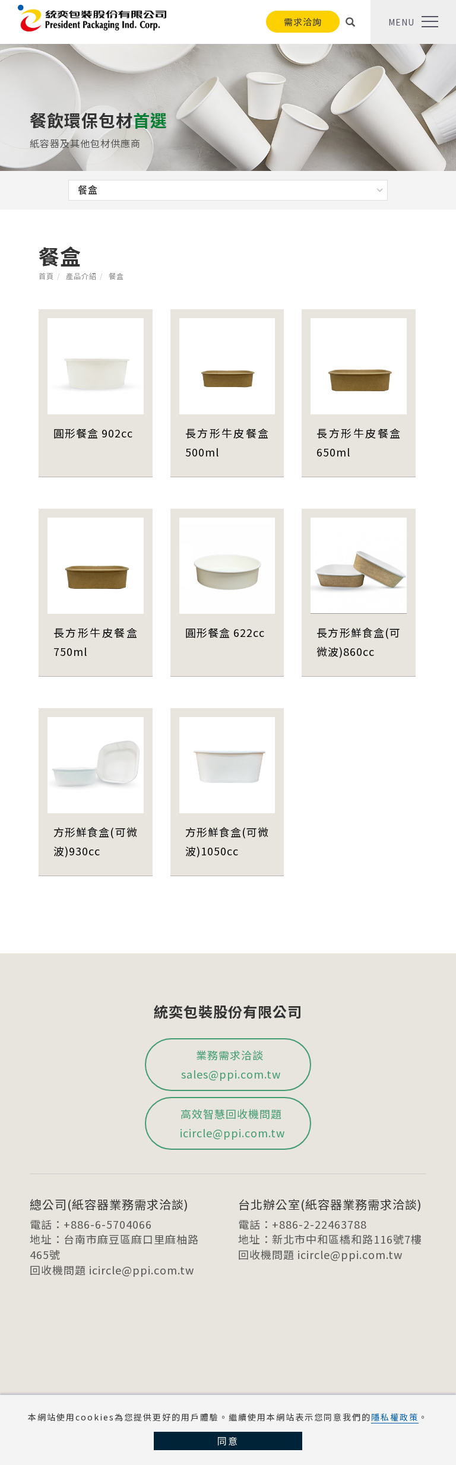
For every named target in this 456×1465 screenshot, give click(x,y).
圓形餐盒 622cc (225, 632)
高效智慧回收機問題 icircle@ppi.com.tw (231, 1123)
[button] (351, 22)
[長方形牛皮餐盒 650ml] (359, 364)
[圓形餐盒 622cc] (227, 564)
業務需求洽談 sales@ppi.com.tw (231, 1064)
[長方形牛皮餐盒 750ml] (96, 564)
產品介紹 (81, 276)
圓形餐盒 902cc (93, 432)
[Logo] (92, 16)
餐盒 (116, 276)
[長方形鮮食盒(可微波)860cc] (359, 564)
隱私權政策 (395, 1417)
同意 (228, 1441)
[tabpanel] (228, 110)
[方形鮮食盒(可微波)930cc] (96, 763)
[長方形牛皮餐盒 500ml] (227, 364)
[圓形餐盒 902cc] (96, 364)
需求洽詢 (303, 21)
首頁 (46, 276)
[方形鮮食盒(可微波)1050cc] (227, 763)
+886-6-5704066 (108, 1224)
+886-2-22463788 (319, 1224)
